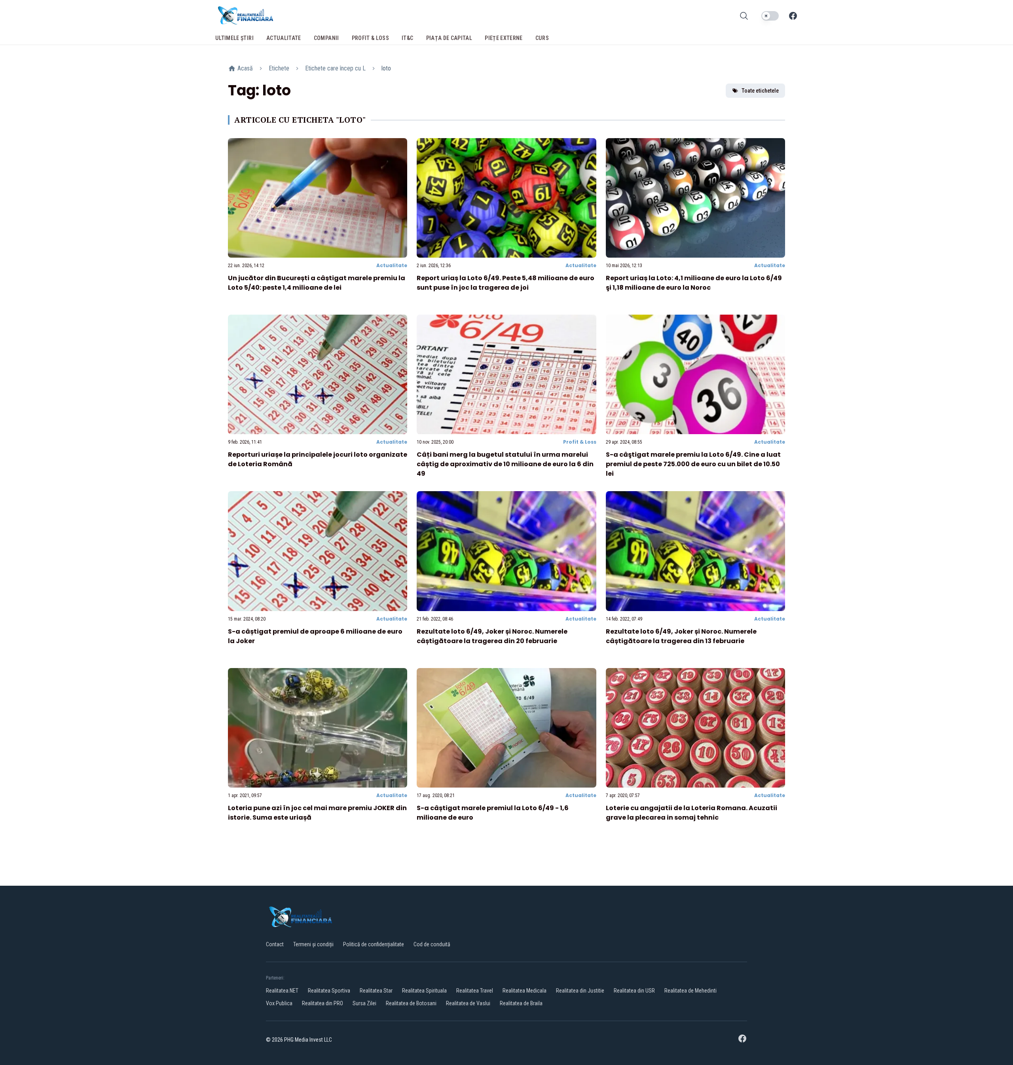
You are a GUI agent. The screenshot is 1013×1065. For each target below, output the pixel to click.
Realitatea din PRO (322, 1003)
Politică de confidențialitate (373, 944)
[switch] (770, 16)
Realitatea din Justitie (580, 990)
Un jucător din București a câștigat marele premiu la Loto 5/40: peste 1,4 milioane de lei (316, 282)
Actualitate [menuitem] (283, 38)
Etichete (279, 68)
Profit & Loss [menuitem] (370, 38)
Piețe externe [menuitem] (504, 38)
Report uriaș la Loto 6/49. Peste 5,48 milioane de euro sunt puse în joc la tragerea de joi (505, 282)
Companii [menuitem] (326, 38)
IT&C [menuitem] (407, 38)
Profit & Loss (579, 442)
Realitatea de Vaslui (468, 1003)
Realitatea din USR (634, 990)
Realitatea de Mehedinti (690, 990)
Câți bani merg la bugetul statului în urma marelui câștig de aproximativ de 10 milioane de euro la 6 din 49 (505, 464)
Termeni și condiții (313, 944)
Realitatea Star (376, 990)
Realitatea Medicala (524, 990)
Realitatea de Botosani (411, 1003)
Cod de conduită (432, 944)
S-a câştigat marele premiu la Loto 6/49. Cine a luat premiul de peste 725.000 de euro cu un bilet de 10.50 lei (693, 464)
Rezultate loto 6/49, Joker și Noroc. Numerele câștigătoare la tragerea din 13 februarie (681, 636)
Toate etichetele (760, 90)
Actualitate (391, 265)
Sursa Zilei (364, 1003)
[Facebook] (793, 16)
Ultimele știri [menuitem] (234, 38)
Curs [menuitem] (542, 38)
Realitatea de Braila (521, 1003)
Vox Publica (279, 1003)
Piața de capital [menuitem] (449, 38)
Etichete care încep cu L (335, 68)
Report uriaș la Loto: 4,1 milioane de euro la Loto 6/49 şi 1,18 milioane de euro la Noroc (694, 282)
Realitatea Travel (474, 990)
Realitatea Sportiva (329, 990)
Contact (275, 944)
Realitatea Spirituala (424, 990)
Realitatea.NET (282, 990)
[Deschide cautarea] (744, 16)
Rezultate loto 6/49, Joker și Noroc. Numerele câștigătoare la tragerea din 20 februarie (492, 636)
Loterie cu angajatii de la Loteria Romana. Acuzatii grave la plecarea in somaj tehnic (691, 812)
